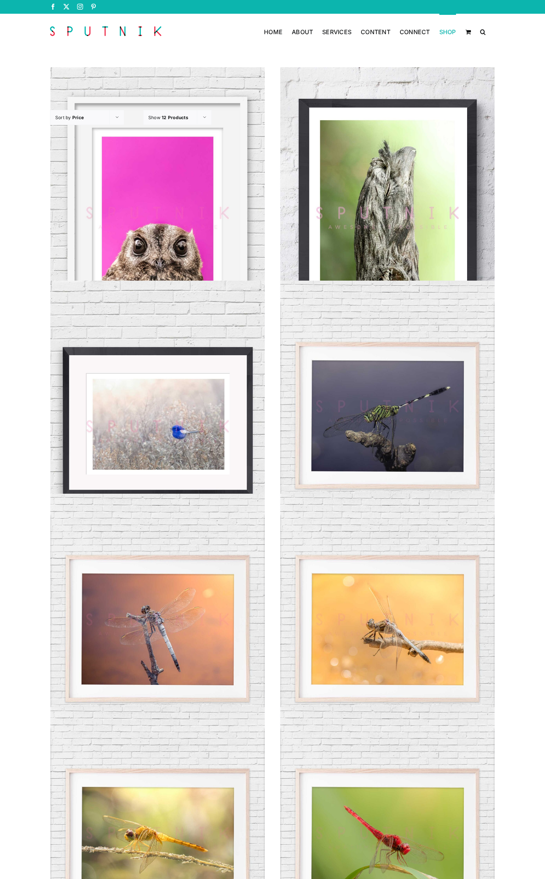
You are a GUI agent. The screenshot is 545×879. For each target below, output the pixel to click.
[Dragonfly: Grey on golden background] (387, 644)
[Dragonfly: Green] (387, 430)
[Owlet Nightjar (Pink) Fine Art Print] (157, 217)
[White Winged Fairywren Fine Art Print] (157, 430)
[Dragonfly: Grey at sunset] (157, 644)
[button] (483, 31)
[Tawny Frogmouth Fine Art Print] (387, 217)
